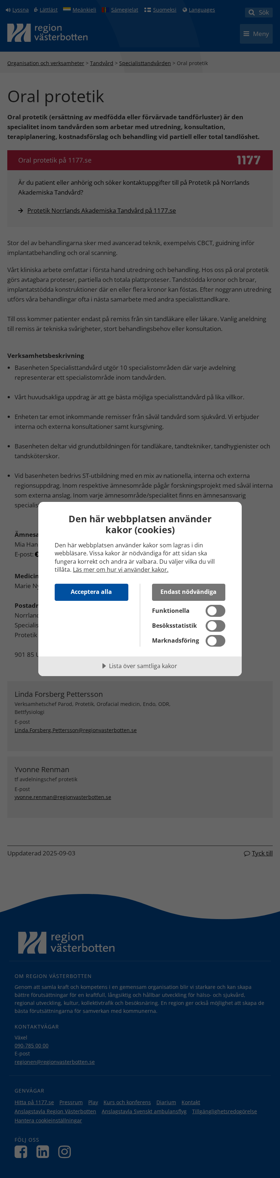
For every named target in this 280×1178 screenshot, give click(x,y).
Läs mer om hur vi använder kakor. (120, 570)
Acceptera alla (91, 592)
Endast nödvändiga (188, 592)
